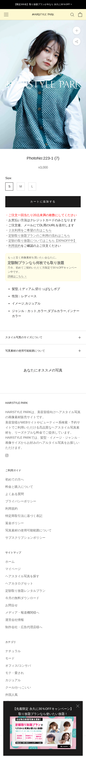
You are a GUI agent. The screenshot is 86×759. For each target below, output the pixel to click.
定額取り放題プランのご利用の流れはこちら (39, 235)
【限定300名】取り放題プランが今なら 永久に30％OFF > (43, 4)
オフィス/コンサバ (18, 665)
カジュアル (13, 680)
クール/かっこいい (18, 687)
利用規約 (14, 245)
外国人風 (11, 694)
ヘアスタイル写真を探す (22, 576)
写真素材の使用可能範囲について (25, 350)
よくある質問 (14, 494)
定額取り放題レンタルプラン (25, 590)
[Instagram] (6, 455)
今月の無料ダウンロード (22, 598)
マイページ (13, 569)
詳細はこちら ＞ (17, 276)
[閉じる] (77, 706)
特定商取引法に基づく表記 (23, 516)
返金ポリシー (14, 523)
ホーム (10, 561)
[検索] (72, 14)
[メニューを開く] (6, 14)
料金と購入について (19, 486)
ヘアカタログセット (19, 583)
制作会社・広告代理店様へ (23, 627)
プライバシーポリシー (20, 501)
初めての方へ (14, 479)
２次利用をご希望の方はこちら (30, 230)
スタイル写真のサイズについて (23, 337)
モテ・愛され (14, 673)
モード (10, 658)
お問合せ (11, 605)
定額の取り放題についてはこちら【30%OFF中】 (42, 240)
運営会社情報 (14, 620)
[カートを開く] (80, 14)
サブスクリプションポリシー (25, 537)
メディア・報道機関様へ (22, 612)
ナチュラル (13, 651)
